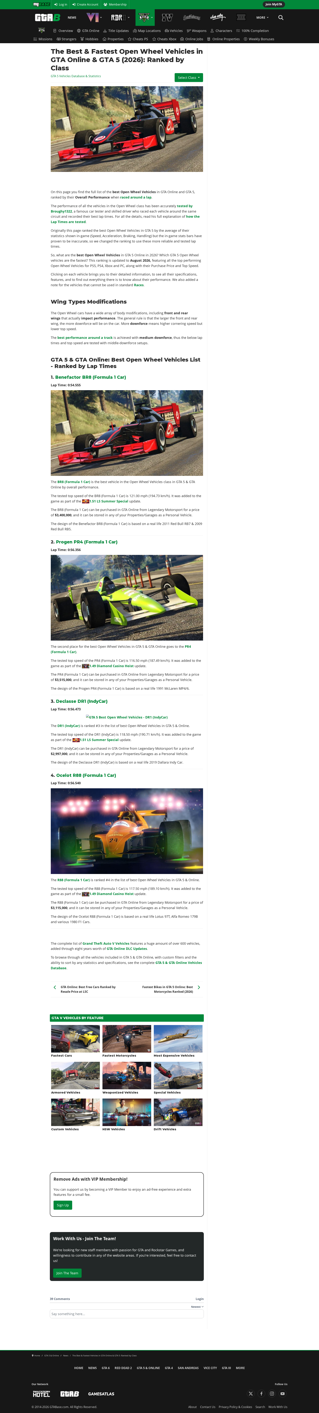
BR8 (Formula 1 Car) (73, 482)
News (72, 18)
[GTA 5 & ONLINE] (145, 17)
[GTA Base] (48, 17)
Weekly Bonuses (261, 39)
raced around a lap (135, 197)
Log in (63, 4)
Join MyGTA (274, 4)
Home (78, 1368)
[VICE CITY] (218, 17)
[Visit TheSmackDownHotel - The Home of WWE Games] (42, 1394)
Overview (66, 30)
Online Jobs (194, 39)
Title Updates (118, 30)
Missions (45, 39)
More (260, 18)
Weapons (199, 30)
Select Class (187, 77)
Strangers (69, 39)
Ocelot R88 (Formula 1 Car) (86, 775)
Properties (116, 39)
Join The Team (67, 1273)
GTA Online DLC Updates (127, 948)
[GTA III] (241, 17)
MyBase (38, 4)
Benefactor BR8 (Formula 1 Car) (90, 377)
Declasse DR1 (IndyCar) (82, 701)
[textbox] (127, 1315)
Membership (118, 4)
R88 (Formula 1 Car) (73, 880)
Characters (224, 30)
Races (139, 285)
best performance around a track (85, 337)
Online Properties (226, 39)
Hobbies (91, 39)
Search (260, 1407)
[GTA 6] (93, 17)
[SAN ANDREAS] (191, 17)
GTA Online (90, 30)
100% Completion (255, 30)
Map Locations (149, 30)
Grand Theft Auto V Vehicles (106, 943)
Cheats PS (140, 39)
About (192, 1407)
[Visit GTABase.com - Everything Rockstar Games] (70, 1394)
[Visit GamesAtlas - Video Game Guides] (101, 1394)
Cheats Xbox (166, 39)
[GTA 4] (167, 17)
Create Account (87, 4)
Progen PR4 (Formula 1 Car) (87, 542)
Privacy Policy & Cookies (235, 1407)
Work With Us (277, 1407)
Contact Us (207, 1407)
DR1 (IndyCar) (68, 725)
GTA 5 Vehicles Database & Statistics (76, 76)
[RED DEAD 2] (119, 17)
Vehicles (176, 30)
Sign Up (63, 1205)
